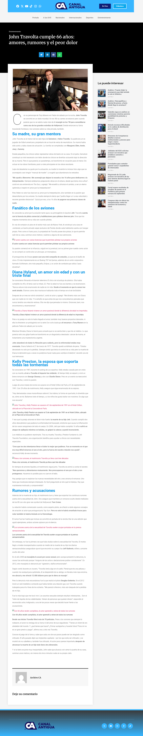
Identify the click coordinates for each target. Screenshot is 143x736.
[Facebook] (17, 6)
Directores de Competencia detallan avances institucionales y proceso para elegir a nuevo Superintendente (119, 140)
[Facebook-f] (123, 726)
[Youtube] (26, 6)
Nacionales (60, 18)
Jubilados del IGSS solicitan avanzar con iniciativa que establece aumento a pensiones (118, 154)
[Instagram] (35, 6)
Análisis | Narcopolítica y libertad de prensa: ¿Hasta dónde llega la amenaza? (117, 103)
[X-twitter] (22, 6)
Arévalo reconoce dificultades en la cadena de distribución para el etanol (119, 127)
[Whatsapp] (40, 6)
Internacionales (75, 18)
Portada (35, 18)
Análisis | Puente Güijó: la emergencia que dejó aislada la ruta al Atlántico (118, 92)
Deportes (89, 18)
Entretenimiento (104, 18)
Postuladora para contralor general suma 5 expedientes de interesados (118, 166)
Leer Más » (111, 96)
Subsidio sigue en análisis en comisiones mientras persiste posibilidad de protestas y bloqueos (119, 115)
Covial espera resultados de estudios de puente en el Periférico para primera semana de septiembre (118, 191)
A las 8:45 (47, 18)
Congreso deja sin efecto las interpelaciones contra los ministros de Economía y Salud (118, 204)
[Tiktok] (31, 6)
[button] (41, 54)
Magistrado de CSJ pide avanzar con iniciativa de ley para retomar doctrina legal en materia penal (119, 178)
